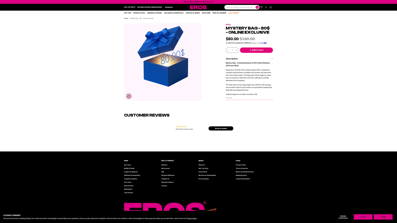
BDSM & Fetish (129, 168)
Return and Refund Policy (245, 172)
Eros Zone (127, 182)
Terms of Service (242, 168)
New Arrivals (128, 186)
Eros (228, 24)
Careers (164, 186)
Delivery (164, 165)
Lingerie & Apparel (131, 172)
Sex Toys (127, 165)
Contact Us (165, 179)
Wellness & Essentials (132, 175)
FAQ (162, 172)
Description (232, 58)
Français (169, 7)
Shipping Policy (241, 175)
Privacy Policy (192, 218)
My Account (165, 168)
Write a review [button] (221, 128)
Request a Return (167, 182)
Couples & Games (130, 179)
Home (126, 18)
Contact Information (243, 179)
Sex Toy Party (203, 168)
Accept (363, 217)
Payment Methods (167, 175)
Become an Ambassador (207, 175)
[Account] (266, 7)
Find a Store (202, 172)
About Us (201, 165)
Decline (383, 217)
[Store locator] (261, 7)
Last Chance (128, 193)
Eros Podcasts (203, 179)
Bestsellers (128, 189)
